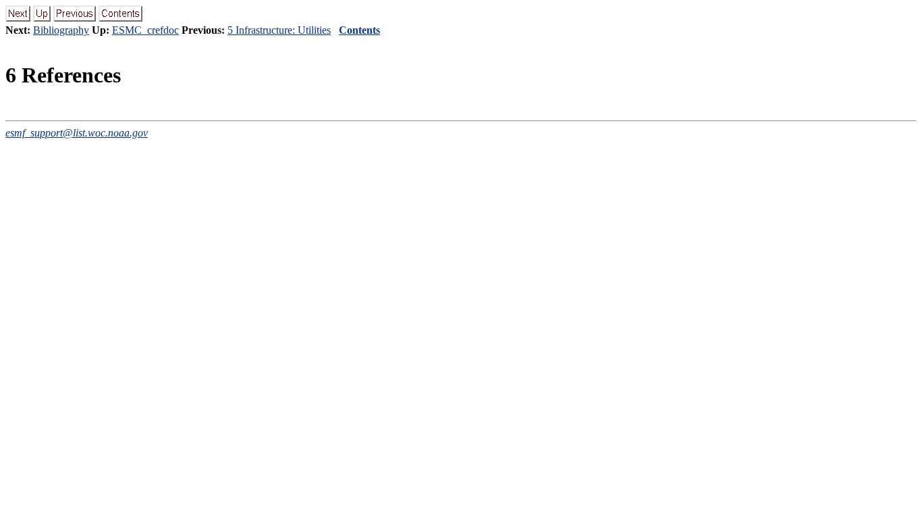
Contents (359, 30)
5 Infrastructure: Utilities (279, 30)
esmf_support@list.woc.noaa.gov (76, 133)
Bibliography (61, 30)
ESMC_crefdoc (145, 30)
